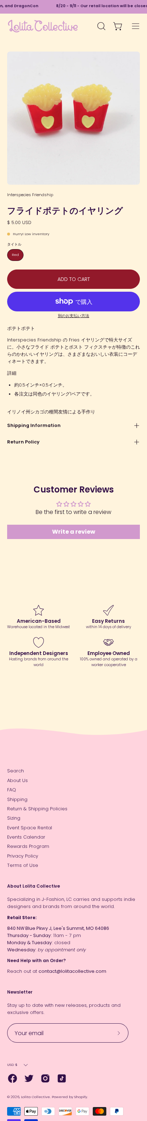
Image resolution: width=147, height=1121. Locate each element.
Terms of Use (22, 865)
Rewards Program (28, 846)
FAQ (11, 790)
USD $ (12, 1064)
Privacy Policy (22, 856)
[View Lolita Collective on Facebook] (12, 1078)
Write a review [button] (73, 532)
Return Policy (23, 442)
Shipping (17, 799)
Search (15, 771)
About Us (17, 780)
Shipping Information (34, 425)
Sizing (13, 818)
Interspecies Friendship (30, 195)
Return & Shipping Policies (37, 809)
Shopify (80, 1097)
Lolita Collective (35, 1097)
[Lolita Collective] (42, 26)
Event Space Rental (29, 828)
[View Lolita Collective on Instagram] (45, 1078)
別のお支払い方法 (73, 316)
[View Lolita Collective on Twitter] (29, 1078)
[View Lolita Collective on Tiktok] (61, 1078)
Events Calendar (26, 837)
